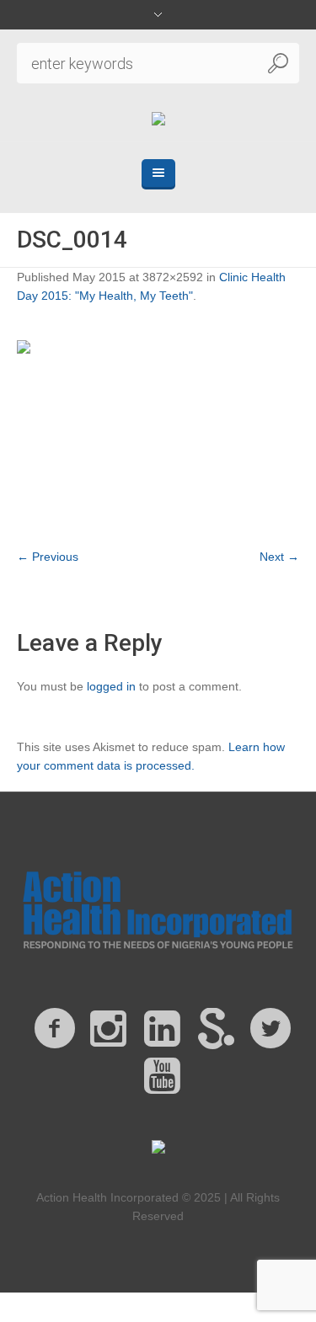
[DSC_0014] (158, 434)
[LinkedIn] (163, 1029)
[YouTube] (163, 1076)
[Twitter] (270, 1029)
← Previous (47, 556)
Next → (279, 556)
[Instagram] (109, 1029)
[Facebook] (55, 1029)
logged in (111, 686)
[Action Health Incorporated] (158, 120)
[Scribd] (216, 1029)
